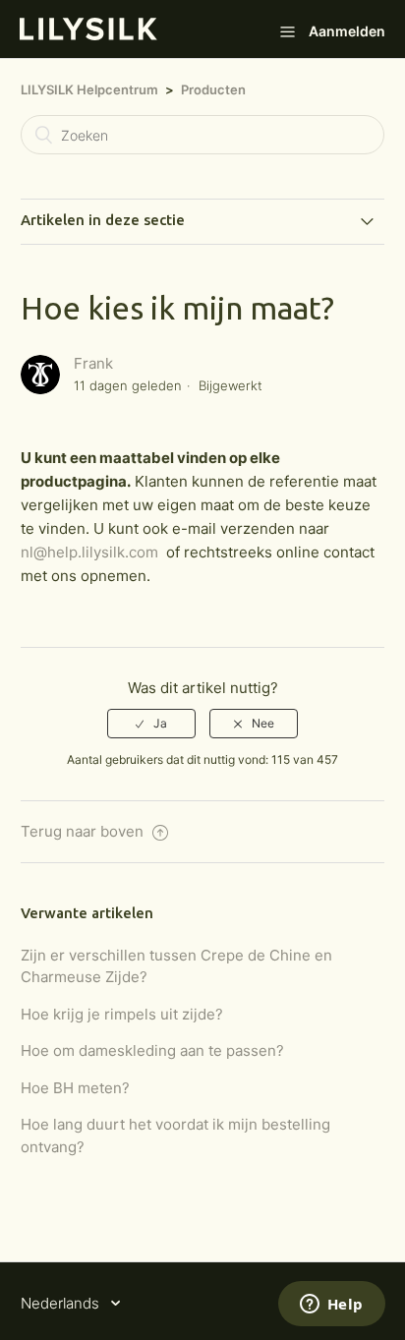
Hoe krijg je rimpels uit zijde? (122, 1014)
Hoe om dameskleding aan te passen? (152, 1050)
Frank (93, 363)
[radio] (151, 723)
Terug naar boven (84, 831)
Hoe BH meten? (75, 1087)
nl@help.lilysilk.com (89, 552)
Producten (213, 89)
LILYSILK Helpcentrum (89, 89)
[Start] (88, 35)
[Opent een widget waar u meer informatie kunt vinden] (331, 1305)
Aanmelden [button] (347, 31)
